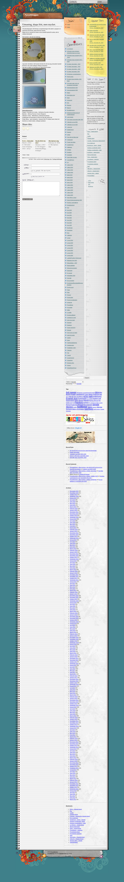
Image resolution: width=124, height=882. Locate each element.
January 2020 (73, 615)
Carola (88, 136)
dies (75, 396)
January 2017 (73, 677)
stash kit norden (71, 335)
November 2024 (74, 513)
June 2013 (72, 752)
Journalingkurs (70, 159)
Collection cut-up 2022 (72, 124)
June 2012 (72, 773)
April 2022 (72, 567)
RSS (44, 855)
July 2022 (72, 562)
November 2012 (74, 764)
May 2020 (72, 608)
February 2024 (74, 529)
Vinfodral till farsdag (84, 474)
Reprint (80, 405)
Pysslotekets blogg (91, 161)
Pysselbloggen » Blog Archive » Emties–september (83, 479)
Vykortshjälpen (90, 175)
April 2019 (72, 630)
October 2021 (73, 578)
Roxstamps (88, 405)
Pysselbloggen (31, 15)
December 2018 (74, 637)
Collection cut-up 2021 (72, 122)
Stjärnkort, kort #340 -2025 (96, 68)
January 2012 (73, 782)
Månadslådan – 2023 (72, 263)
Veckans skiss (70, 362)
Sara (88, 166)
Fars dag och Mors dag (72, 137)
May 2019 (72, 628)
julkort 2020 (70, 182)
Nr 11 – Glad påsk (27, 141)
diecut (67, 396)
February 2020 (74, 613)
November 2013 (74, 743)
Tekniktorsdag (70, 345)
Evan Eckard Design (101, 856)
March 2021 (73, 590)
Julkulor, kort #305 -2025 (89, 469)
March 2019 (73, 632)
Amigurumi (69, 100)
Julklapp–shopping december (96, 55)
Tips (68, 352)
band (93, 392)
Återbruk (69, 105)
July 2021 (72, 583)
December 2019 (74, 616)
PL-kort (91, 402)
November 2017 (74, 660)
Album (68, 92)
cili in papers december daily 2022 (75, 119)
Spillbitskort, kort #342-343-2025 (97, 59)
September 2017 (74, 663)
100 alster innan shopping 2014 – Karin (75, 60)
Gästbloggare (70, 144)
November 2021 (74, 576)
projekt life (69, 302)
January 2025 (73, 510)
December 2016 (74, 679)
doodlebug (80, 396)
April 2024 (72, 526)
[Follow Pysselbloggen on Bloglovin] (74, 429)
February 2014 (74, 738)
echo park (88, 396)
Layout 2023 (70, 250)
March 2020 (73, 611)
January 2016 (73, 698)
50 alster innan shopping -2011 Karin (74, 80)
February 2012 (74, 780)
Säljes (68, 310)
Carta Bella (88, 394)
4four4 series (70, 76)
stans (90, 407)
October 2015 (73, 703)
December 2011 (74, 783)
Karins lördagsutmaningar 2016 (74, 200)
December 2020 (74, 595)
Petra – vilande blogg (92, 157)
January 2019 (73, 635)
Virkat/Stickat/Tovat (71, 367)
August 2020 (73, 602)
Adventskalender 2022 (72, 90)
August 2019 (73, 623)
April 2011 (72, 797)
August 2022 (73, 561)
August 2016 (73, 686)
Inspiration (69, 154)
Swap (68, 340)
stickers (94, 407)
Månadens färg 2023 (72, 260)
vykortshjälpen (80, 409)
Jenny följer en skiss (72, 157)
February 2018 (74, 655)
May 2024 (72, 524)
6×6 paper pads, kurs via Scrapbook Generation (73, 84)
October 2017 (73, 662)
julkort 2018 (70, 177)
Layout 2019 (70, 240)
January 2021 (73, 594)
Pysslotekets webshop (92, 164)
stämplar (99, 407)
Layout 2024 (70, 253)
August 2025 (73, 498)
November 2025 (74, 493)
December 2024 (74, 512)
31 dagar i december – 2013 (73, 64)
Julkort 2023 (70, 190)
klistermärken (70, 400)
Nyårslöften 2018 (71, 275)
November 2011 (74, 785)
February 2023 (74, 550)
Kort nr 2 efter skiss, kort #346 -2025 (97, 41)
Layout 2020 (70, 242)
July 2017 (72, 667)
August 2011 (73, 790)
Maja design (79, 400)
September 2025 (74, 496)
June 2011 (72, 794)
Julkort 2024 (70, 192)
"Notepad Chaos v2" (64, 853)
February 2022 (74, 571)
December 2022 (74, 554)
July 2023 (72, 541)
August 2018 (73, 644)
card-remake (70, 117)
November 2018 (74, 639)
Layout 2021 (70, 245)
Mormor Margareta (91, 154)
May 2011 (72, 796)
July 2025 (72, 500)
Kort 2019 (69, 210)
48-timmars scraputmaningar (74, 74)
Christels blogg (90, 138)
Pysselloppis (70, 305)
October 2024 (73, 515)
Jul (67, 162)
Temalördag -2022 (71, 347)
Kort (51, 159)
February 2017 (74, 675)
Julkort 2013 (70, 164)
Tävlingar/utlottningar (57, 159)
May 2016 (72, 691)
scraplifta (69, 312)
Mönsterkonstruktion (72, 268)
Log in (89, 180)
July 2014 (72, 729)
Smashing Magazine (101, 852)
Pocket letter (70, 297)
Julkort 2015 (70, 169)
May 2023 (72, 545)
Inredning (69, 152)
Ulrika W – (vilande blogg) (93, 171)
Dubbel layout (70, 129)
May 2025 (72, 503)
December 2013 (74, 742)
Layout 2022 (70, 247)
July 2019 (72, 625)
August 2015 (73, 707)
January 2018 (73, 656)
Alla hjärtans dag (54, 141)
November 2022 (74, 555)
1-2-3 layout (70, 48)
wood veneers (96, 409)
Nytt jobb (69, 278)
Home (68, 24)
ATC (68, 102)
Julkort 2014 (70, 167)
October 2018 (73, 641)
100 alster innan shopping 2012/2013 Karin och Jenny (73, 52)
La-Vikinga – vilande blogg (93, 152)
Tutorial (69, 355)
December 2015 (74, 700)
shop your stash (71, 320)
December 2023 (74, 533)
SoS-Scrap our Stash (72, 332)
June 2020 (72, 606)
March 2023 (73, 548)
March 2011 (73, 799)
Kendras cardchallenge (72, 202)
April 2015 (72, 714)
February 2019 (74, 634)
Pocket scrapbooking (72, 300)
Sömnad (69, 330)
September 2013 (74, 747)
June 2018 (72, 648)
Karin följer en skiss (71, 197)
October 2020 (73, 599)
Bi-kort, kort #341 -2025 (96, 63)
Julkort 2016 (70, 172)
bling (97, 392)
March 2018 (73, 653)
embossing (97, 397)
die (101, 394)
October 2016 (73, 682)
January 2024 (73, 531)
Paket (68, 289)
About (68, 27)
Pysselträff (69, 307)
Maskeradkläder (71, 265)
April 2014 (72, 735)
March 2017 (73, 674)
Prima (68, 405)
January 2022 (73, 573)
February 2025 (74, 508)
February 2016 (74, 696)
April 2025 (72, 505)
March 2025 (73, 507)
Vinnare (69, 365)
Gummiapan (82, 399)
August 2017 (73, 665)
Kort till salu (69, 227)
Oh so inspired (70, 280)
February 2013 (74, 759)
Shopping (69, 322)
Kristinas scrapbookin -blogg (94, 147)
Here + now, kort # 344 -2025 (96, 50)
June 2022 (72, 564)
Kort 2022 (69, 217)
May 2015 (72, 712)
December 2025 (74, 491)
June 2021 (72, 585)
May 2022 (72, 566)
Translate (78, 383)
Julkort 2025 (70, 195)
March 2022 (73, 569)
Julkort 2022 (70, 187)
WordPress (90, 186)
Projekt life (74, 405)
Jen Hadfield (90, 398)
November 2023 (74, 534)
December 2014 (74, 721)
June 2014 (72, 731)
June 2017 (72, 669)
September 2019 (74, 621)
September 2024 (74, 517)
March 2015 (73, 716)
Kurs (68, 232)
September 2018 (74, 642)
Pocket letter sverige (97, 402)
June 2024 (72, 522)
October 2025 (73, 494)
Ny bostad (69, 273)
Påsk (68, 292)
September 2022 (74, 559)
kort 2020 (69, 212)
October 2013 (73, 745)
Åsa (88, 133)
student (69, 337)
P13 (73, 402)
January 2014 (73, 740)
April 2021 (72, 588)
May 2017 (72, 670)
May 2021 (72, 587)
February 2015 (74, 717)
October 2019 (73, 620)
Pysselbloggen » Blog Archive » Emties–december (83, 471)
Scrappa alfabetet (71, 315)
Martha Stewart (94, 400)
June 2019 (72, 627)
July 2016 (72, 688)
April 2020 (72, 609)
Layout (68, 237)
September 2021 (74, 580)
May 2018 (72, 649)
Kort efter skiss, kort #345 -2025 (97, 46)
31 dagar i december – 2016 (73, 69)
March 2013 (73, 757)
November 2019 (74, 618)
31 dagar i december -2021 (73, 71)
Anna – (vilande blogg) (92, 131)
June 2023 (72, 543)
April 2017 (72, 672)
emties (68, 134)
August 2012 (73, 770)
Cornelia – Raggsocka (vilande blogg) (96, 140)
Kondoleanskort (70, 205)
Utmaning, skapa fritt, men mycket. (39, 24)
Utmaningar (70, 360)
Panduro (79, 402)
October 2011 (73, 787)
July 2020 (72, 604)
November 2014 (74, 723)
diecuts (71, 396)
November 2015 (74, 702)
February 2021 (74, 592)
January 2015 (73, 719)
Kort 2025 (69, 225)
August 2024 (73, 519)
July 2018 (72, 646)
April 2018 (72, 651)
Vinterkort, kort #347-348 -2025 (97, 35)
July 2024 (72, 520)
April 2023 (72, 547)
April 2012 (72, 776)
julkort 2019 (70, 180)
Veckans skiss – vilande (93, 173)
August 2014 (73, 728)
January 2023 (73, 552)
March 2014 (73, 736)
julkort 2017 (70, 175)
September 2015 (74, 705)
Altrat (68, 97)
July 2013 (72, 750)
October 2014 (73, 724)
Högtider (69, 149)
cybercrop (69, 127)
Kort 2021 (69, 215)
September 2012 (74, 768)
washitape (88, 409)
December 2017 (74, 658)
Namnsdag (69, 270)
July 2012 (72, 771)
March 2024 (73, 527)
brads (73, 394)
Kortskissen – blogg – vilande (94, 145)
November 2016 (74, 681)
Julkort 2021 (70, 185)
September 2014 (74, 726)
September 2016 (74, 684)
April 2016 (72, 693)
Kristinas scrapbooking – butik (94, 150)
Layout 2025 (70, 255)
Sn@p (75, 407)
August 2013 (73, 749)
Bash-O (69, 107)
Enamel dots (72, 398)
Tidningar (69, 350)
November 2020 (74, 597)
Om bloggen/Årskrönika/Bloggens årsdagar (75, 284)
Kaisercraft (97, 399)
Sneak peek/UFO (71, 327)
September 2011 (74, 789)
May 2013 (72, 754)
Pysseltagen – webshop (93, 159)
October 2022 (73, 557)
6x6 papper (71, 392)
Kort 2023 (69, 220)
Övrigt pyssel (70, 287)
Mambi (86, 400)
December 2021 (74, 574)
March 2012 (73, 778)
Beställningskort (71, 110)
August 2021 (73, 581)
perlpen (86, 403)
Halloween (69, 147)
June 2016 (72, 689)
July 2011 (72, 792)
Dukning (69, 132)
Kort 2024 (69, 222)
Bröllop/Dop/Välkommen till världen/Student (73, 113)
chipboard (96, 394)
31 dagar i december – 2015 (73, 66)
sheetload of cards (71, 317)
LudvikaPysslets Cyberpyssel (74, 258)
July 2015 (72, 709)
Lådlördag (69, 235)
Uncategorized (70, 357)
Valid (91, 182)
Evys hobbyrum (91, 143)
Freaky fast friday (71, 142)
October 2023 (73, 536)
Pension (69, 295)
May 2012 (72, 775)
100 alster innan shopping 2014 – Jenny (75, 56)
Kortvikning (69, 230)
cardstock (80, 394)
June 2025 (72, 501)
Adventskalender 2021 (72, 87)
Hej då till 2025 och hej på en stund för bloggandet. (98, 26)
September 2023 (74, 538)
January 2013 (73, 761)
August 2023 (73, 540)
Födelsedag (46, 159)
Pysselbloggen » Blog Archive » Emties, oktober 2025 (84, 476)
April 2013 (72, 756)
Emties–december (96, 31)
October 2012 (73, 766)
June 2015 (72, 710)
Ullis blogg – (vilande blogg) (93, 168)
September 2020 (74, 601)
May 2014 (72, 733)
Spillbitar (82, 406)
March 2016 (73, 695)
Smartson (69, 325)
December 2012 (74, 763)
